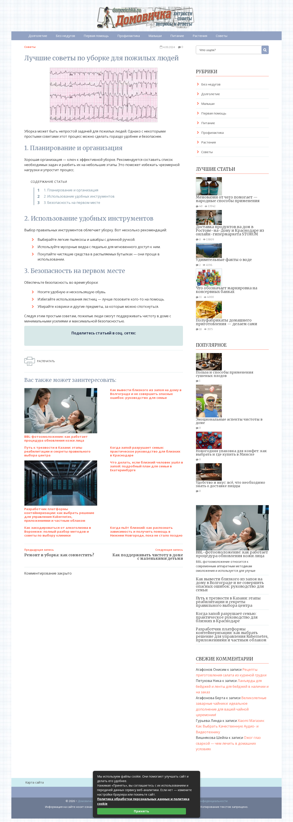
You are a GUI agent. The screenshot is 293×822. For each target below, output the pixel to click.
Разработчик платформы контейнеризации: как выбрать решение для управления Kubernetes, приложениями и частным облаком (59, 514)
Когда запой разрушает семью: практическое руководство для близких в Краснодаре (145, 451)
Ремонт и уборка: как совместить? (59, 555)
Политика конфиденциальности (206, 801)
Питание (177, 36)
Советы (221, 36)
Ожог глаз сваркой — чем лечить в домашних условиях (228, 743)
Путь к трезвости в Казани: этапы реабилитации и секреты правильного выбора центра (57, 451)
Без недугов (65, 36)
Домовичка (86, 801)
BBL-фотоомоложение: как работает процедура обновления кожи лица (56, 438)
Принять (141, 811)
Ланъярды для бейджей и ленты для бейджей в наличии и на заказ (232, 686)
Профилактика (128, 36)
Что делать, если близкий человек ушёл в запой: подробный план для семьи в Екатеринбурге (146, 466)
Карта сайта (34, 782)
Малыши (155, 36)
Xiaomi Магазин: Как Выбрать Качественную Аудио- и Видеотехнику (230, 726)
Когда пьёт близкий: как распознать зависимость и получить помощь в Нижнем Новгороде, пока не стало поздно (146, 531)
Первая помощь (96, 36)
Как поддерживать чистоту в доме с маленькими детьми (147, 557)
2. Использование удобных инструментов (79, 196)
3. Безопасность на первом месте (72, 202)
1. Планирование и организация (71, 190)
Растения (200, 36)
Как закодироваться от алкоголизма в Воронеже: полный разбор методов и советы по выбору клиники (57, 531)
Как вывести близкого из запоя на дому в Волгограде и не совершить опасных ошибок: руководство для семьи (145, 394)
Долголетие (38, 36)
